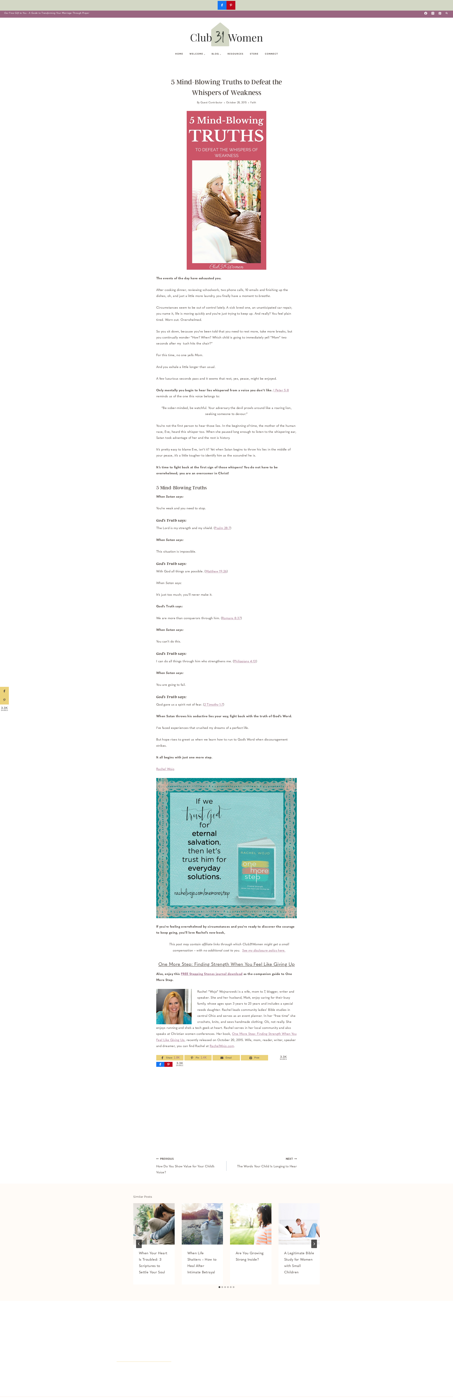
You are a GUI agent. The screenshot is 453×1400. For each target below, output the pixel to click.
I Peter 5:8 (281, 390)
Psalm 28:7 (222, 528)
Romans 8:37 (231, 618)
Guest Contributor (211, 102)
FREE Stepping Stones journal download (211, 974)
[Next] (314, 1244)
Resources (235, 54)
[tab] (219, 1287)
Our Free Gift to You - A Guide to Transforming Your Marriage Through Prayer (46, 13)
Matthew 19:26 (216, 571)
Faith (253, 102)
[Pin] (168, 1064)
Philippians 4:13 (245, 661)
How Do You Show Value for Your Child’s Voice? (185, 1166)
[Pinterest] (440, 13)
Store (254, 54)
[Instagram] (433, 13)
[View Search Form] (447, 13)
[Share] (160, 1064)
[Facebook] (426, 13)
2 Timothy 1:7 (213, 704)
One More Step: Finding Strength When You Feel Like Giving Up (226, 964)
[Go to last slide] (139, 1244)
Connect (271, 54)
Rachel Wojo (165, 769)
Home (179, 54)
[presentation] (154, 1224)
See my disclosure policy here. (263, 950)
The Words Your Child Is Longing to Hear (267, 1163)
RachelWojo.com (222, 1046)
